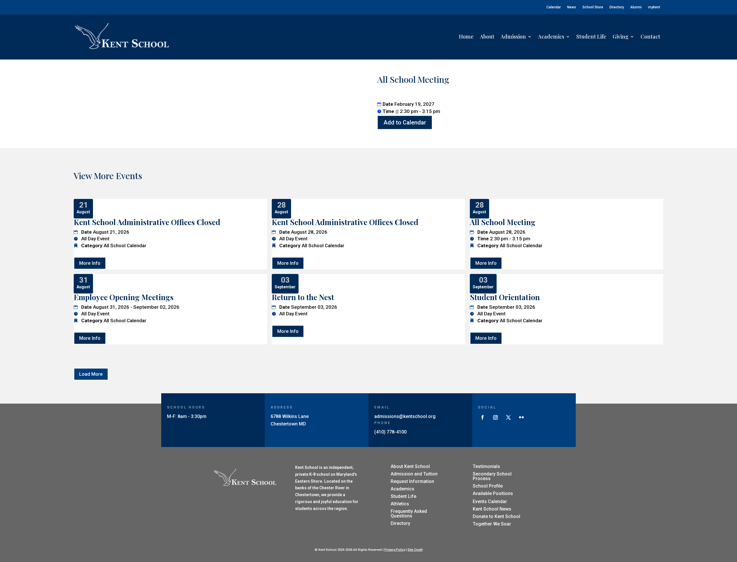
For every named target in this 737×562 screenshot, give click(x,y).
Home (466, 36)
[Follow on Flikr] (521, 417)
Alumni (636, 7)
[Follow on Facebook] (482, 417)
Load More (91, 374)
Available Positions (493, 493)
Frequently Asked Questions (409, 514)
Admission (513, 36)
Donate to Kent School (496, 516)
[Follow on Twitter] (508, 417)
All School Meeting (502, 222)
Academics (551, 36)
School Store (592, 7)
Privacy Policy (394, 550)
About (487, 36)
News (571, 7)
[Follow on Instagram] (495, 417)
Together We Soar (492, 524)
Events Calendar (490, 501)
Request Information (412, 481)
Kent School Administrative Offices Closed (147, 222)
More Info (89, 263)
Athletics (400, 504)
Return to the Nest (303, 297)
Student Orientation (505, 297)
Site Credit (415, 550)
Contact (650, 36)
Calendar (553, 7)
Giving (620, 36)
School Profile (488, 486)
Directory (616, 7)
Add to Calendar (404, 122)
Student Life (591, 36)
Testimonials (486, 466)
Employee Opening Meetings (124, 297)
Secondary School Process (492, 476)
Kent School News (492, 509)
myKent (654, 7)
